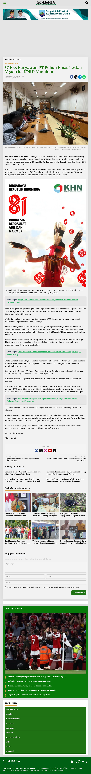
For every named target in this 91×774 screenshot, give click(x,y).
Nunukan (8, 78)
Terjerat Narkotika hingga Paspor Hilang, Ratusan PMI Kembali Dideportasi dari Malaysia (44, 542)
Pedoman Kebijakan (31, 771)
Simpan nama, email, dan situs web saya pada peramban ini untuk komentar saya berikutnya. (43, 587)
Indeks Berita (43, 768)
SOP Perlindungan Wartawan (52, 771)
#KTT (8, 742)
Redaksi (54, 768)
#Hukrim (9, 733)
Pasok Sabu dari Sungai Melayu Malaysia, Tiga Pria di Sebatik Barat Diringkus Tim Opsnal (73, 542)
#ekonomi (10, 751)
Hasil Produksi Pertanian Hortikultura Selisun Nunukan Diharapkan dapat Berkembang (65, 480)
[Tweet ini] (75, 77)
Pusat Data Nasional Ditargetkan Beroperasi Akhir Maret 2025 (66, 459)
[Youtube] (50, 450)
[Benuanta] (46, 3)
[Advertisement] (45, 39)
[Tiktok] (54, 450)
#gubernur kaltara (13, 737)
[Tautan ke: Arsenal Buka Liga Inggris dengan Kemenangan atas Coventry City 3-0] (45, 643)
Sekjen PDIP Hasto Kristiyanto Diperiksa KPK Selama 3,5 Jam (22, 459)
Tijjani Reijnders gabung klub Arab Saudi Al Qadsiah (29, 695)
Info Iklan (64, 768)
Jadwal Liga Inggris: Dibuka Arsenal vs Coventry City (29, 681)
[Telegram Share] (80, 77)
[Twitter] (41, 450)
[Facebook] (36, 450)
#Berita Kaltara (12, 710)
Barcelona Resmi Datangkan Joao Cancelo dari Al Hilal (30, 686)
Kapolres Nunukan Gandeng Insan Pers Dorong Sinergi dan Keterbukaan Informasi (66, 473)
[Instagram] (45, 450)
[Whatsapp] (84, 77)
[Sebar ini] (71, 77)
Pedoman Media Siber (11, 771)
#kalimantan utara (13, 719)
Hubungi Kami (76, 768)
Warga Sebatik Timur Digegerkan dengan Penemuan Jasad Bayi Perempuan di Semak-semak (23, 480)
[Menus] (5, 3)
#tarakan (9, 714)
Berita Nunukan (11, 63)
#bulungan (10, 728)
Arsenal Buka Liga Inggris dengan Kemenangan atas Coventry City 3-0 (37, 677)
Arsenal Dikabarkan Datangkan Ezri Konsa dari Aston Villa (32, 690)
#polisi (8, 747)
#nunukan (10, 723)
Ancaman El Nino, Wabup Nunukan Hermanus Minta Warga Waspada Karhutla (23, 473)
